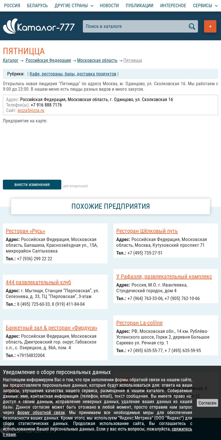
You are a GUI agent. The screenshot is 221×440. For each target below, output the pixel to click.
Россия (12, 5)
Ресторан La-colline (139, 322)
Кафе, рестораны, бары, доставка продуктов (73, 74)
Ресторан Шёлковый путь (147, 230)
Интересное (173, 5)
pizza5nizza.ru (31, 110)
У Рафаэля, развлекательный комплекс (164, 276)
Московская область (97, 60)
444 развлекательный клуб (38, 282)
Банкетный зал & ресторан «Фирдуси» (51, 327)
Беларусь (37, 5)
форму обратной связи (41, 412)
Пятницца (132, 60)
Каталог (10, 60)
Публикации (139, 5)
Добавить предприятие (210, 26)
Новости (109, 5)
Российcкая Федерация (48, 60)
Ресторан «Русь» (25, 230)
